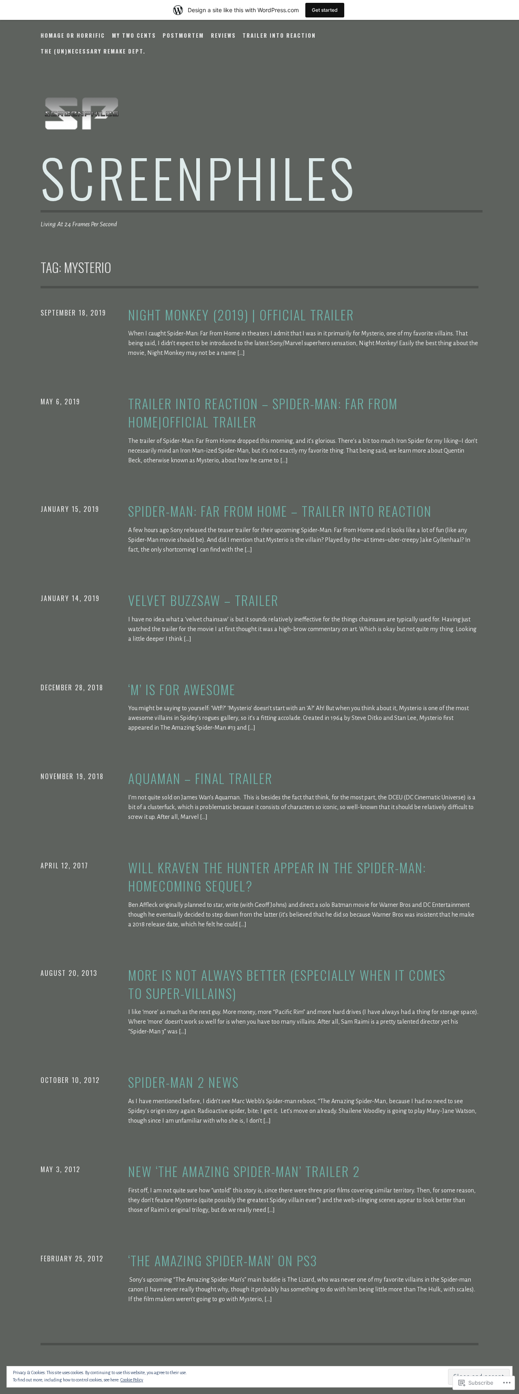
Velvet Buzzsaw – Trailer (203, 600)
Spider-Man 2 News (183, 1082)
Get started (325, 10)
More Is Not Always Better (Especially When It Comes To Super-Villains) (287, 984)
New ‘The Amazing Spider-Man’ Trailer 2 (244, 1171)
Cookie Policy (131, 1379)
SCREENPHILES (199, 177)
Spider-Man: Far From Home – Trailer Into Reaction (280, 511)
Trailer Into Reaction (279, 35)
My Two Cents (134, 35)
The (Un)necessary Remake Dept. (93, 51)
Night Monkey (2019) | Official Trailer (241, 315)
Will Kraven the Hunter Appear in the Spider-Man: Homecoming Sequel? (277, 877)
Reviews (223, 35)
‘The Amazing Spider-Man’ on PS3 (222, 1261)
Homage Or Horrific (73, 35)
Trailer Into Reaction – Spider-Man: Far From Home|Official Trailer (263, 413)
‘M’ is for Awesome (182, 690)
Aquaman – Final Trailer (200, 778)
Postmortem (183, 35)
